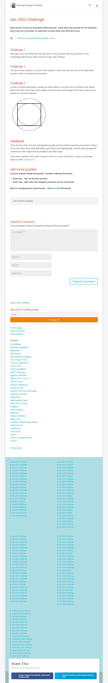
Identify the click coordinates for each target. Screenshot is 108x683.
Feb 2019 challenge (66, 465)
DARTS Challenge (17, 372)
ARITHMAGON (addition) (20, 356)
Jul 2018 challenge (18, 501)
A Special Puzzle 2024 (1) (21, 611)
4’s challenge (15, 344)
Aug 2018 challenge (19, 504)
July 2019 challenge (66, 479)
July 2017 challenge (19, 468)
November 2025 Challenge (22, 645)
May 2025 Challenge (19, 628)
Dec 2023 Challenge (66, 567)
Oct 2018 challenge (19, 510)
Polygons (14, 406)
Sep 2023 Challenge (66, 559)
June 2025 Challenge (19, 630)
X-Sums (13, 441)
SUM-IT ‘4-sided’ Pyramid (20, 437)
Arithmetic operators (19, 347)
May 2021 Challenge (19, 548)
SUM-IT (13, 434)
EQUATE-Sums (16, 381)
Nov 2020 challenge (66, 524)
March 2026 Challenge (20, 656)
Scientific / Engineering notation (23, 422)
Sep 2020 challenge (66, 518)
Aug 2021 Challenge (19, 556)
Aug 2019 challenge (66, 482)
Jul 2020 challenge (65, 513)
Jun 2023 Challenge (66, 550)
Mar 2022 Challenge (19, 576)
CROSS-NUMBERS (18, 369)
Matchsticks (15, 397)
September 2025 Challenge (22, 639)
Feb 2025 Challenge (19, 619)
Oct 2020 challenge (66, 521)
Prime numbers (16, 409)
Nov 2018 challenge (19, 513)
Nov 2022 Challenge (19, 596)
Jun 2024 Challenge (66, 587)
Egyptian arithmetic (18, 375)
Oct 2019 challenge (66, 487)
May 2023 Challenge (66, 548)
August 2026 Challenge (20, 302)
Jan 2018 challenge (19, 484)
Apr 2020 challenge (66, 504)
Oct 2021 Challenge (19, 562)
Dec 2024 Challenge (66, 604)
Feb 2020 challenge (66, 499)
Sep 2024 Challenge (66, 596)
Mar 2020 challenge (66, 501)
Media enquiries (17, 334)
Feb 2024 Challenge (66, 576)
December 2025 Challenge (22, 647)
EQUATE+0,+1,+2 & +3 (20, 378)
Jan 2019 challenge (66, 462)
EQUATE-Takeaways (19, 384)
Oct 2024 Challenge (66, 598)
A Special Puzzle (65, 570)
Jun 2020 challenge (66, 510)
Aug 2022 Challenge (19, 587)
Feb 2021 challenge (19, 539)
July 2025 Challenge (19, 633)
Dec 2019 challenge (66, 493)
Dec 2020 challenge (66, 527)
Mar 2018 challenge (19, 490)
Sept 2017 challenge (19, 473)
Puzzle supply (16, 328)
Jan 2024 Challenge (66, 573)
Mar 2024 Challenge (66, 579)
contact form (28, 159)
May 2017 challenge (19, 462)
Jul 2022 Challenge (19, 584)
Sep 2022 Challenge (19, 590)
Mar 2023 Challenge (66, 542)
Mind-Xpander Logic (18, 400)
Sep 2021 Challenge (19, 559)
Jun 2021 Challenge (19, 550)
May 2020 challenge (66, 507)
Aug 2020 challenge (66, 516)
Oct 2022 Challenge (19, 593)
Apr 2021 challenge (19, 545)
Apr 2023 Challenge (66, 545)
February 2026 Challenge (21, 653)
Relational (14, 413)
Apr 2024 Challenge (66, 581)
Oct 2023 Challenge (66, 562)
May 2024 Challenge (66, 584)
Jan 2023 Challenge (19, 601)
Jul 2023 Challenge (66, 553)
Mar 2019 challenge (66, 468)
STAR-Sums (15, 431)
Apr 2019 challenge (66, 470)
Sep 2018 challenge (19, 507)
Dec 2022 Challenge (19, 598)
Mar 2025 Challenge (19, 622)
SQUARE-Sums (16, 425)
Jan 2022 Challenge (19, 570)
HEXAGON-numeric (18, 394)
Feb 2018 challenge (19, 487)
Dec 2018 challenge (19, 516)
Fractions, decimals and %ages (23, 391)
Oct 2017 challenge (19, 476)
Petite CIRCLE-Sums (18, 403)
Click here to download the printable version (36, 38)
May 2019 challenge (66, 473)
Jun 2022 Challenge (19, 581)
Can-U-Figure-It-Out (18, 359)
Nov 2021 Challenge (19, 564)
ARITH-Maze (15, 353)
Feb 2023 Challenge (66, 539)
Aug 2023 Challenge (66, 556)
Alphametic (15, 350)
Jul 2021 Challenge (19, 553)
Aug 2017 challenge (19, 470)
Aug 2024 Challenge (66, 593)
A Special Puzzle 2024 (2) (21, 613)
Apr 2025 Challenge (19, 625)
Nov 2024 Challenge (66, 601)
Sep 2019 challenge (66, 484)
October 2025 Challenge (21, 642)
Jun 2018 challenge (19, 499)
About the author (17, 331)
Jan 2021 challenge (19, 536)
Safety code (15, 419)
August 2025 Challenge (20, 636)
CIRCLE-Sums (16, 366)
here (54, 188)
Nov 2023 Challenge (66, 564)
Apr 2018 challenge (19, 493)
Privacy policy (16, 448)
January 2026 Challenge (21, 650)
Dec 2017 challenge (19, 482)
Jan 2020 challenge (66, 496)
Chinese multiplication (19, 363)
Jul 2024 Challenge (66, 590)
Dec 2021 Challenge (19, 567)
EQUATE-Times (16, 388)
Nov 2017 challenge (19, 479)
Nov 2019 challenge (66, 490)
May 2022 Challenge (19, 579)
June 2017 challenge (19, 465)
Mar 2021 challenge (19, 542)
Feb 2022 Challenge (19, 573)
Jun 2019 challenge (66, 476)
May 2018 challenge (19, 496)
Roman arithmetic (18, 416)
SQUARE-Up (15, 428)
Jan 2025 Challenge (19, 616)
